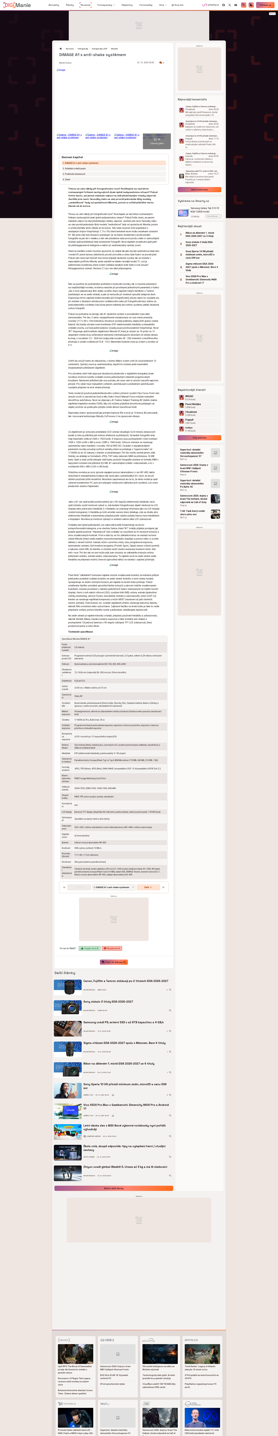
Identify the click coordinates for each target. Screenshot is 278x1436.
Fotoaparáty (83, 49)
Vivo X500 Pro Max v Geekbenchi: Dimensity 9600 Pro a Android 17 (126, 1106)
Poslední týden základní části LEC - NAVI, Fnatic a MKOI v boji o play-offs (75, 1431)
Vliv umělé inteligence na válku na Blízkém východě (158, 1368)
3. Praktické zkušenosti (74, 174)
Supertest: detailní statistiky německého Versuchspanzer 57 (192, 453)
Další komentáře (199, 189)
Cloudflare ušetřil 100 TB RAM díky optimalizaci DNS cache (158, 1385)
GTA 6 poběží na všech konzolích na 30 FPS (202, 1377)
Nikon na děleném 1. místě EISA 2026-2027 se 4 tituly (118, 1063)
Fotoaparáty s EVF (99, 49)
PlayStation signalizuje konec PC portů (201, 1385)
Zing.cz (183, 505)
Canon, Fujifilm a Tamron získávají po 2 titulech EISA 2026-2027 (125, 981)
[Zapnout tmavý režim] (251, 5)
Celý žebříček (199, 437)
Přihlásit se (265, 5)
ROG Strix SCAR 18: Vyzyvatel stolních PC (114, 1377)
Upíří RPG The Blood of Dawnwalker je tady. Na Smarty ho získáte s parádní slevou (75, 1369)
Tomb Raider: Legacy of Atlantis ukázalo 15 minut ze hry (200, 1368)
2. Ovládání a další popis (74, 168)
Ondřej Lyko (88, 1095)
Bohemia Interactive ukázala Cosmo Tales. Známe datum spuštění (75, 1392)
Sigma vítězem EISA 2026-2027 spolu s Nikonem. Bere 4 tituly (124, 1043)
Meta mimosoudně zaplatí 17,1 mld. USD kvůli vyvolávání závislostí (202, 1431)
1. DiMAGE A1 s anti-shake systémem (80, 163)
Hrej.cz (183, 474)
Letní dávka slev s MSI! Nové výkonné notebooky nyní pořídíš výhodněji (124, 1127)
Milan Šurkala (89, 990)
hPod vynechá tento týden (112, 1384)
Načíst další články (114, 1188)
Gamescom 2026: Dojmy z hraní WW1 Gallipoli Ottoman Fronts (194, 468)
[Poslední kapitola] (163, 887)
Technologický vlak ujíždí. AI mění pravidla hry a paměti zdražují (158, 1377)
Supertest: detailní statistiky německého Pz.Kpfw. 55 (192, 483)
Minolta (114, 49)
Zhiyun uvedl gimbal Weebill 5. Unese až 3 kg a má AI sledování (125, 1167)
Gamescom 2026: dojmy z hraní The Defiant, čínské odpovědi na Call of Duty (194, 499)
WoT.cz (183, 459)
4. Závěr (67, 179)
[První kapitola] (64, 887)
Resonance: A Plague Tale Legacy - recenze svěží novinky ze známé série (75, 1381)
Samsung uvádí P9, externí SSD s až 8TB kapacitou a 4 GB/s (123, 1022)
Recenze (70, 49)
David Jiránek (89, 1157)
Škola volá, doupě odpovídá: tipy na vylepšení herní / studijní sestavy (124, 1148)
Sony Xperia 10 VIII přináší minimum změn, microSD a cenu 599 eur (125, 1086)
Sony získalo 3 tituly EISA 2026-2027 (108, 1001)
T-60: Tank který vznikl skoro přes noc (192, 513)
